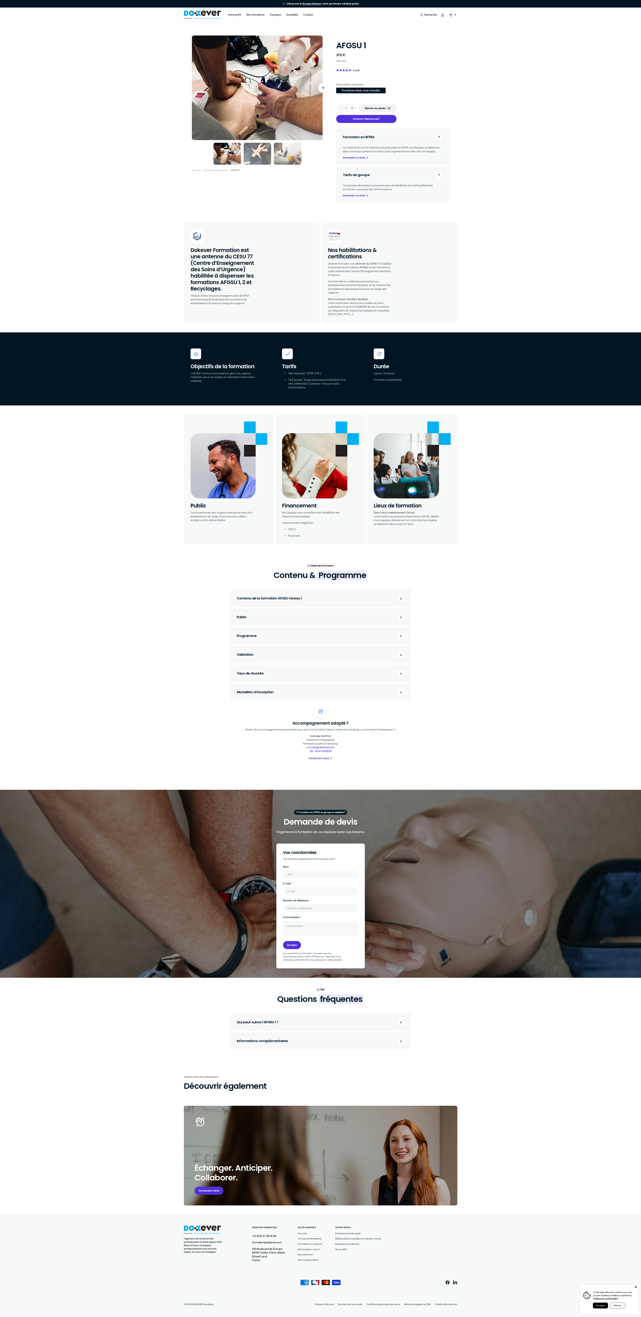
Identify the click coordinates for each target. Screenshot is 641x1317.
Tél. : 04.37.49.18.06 (321, 751)
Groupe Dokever (311, 3)
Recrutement (305, 1254)
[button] (428, 15)
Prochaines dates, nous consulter (361, 91)
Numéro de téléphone (296, 900)
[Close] (635, 1287)
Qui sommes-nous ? (309, 1249)
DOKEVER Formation (203, 1304)
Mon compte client (308, 1259)
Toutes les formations (216, 170)
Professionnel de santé (347, 1233)
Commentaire (291, 917)
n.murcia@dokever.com (320, 747)
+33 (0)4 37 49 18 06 (264, 1236)
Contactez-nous (209, 1190)
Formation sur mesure (310, 1243)
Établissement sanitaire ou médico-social (358, 1238)
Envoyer (292, 945)
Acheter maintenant (366, 119)
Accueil (196, 170)
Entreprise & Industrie (347, 1243)
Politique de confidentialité (605, 1298)
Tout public (341, 1249)
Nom (286, 867)
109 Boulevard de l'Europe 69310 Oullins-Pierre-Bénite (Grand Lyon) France (268, 1254)
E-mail (287, 883)
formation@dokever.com (267, 1242)
